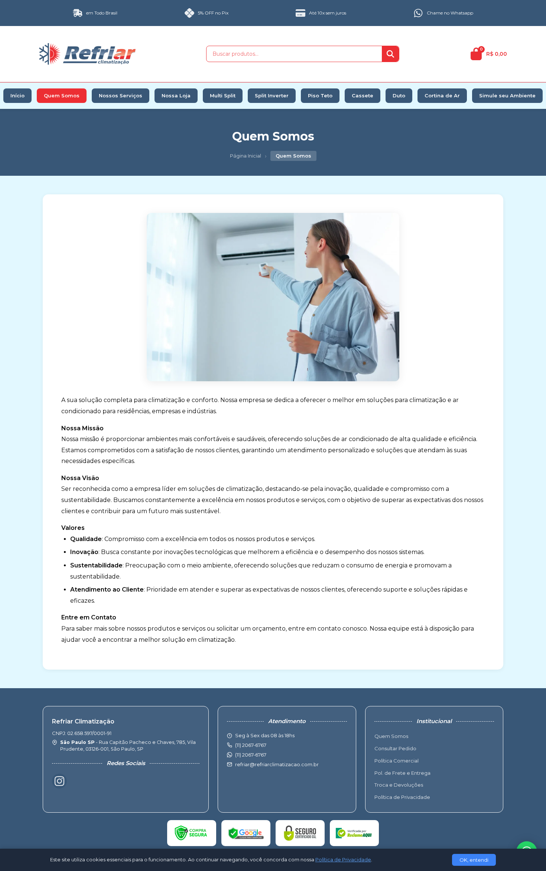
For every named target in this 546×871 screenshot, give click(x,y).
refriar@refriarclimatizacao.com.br (277, 764)
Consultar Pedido (395, 748)
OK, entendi (473, 860)
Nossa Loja (176, 95)
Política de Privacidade (402, 797)
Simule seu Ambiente (507, 95)
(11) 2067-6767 (250, 755)
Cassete (362, 95)
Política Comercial (396, 761)
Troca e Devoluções (398, 785)
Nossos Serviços (120, 95)
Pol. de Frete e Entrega (402, 773)
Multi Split (222, 95)
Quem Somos (61, 95)
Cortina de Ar (442, 95)
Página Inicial (245, 156)
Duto (399, 95)
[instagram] (59, 781)
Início (17, 95)
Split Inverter (272, 95)
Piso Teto (320, 95)
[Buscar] (390, 54)
